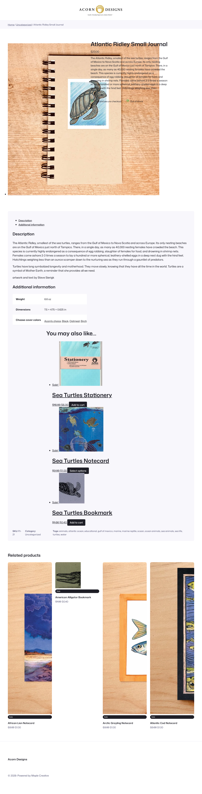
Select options (78, 470)
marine (117, 531)
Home (11, 24)
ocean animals (152, 531)
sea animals (167, 531)
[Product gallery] (83, 119)
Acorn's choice (52, 321)
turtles (56, 534)
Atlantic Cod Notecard (163, 723)
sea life (178, 531)
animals (63, 531)
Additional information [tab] (31, 224)
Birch (84, 321)
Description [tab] (25, 220)
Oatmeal (75, 321)
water (64, 534)
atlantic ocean (76, 531)
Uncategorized (24, 24)
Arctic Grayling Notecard (118, 723)
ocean (140, 531)
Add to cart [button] (77, 405)
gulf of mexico (105, 531)
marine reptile (129, 531)
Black (65, 321)
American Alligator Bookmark (73, 597)
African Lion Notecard (21, 723)
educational (90, 531)
